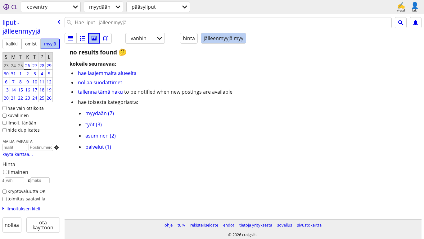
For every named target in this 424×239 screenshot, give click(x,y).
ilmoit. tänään (21, 123)
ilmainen (18, 172)
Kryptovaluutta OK (26, 191)
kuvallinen (18, 115)
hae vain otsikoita (25, 108)
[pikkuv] (82, 38)
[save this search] (416, 22)
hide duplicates (23, 130)
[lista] (70, 38)
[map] (106, 38)
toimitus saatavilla (26, 199)
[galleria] (94, 38)
